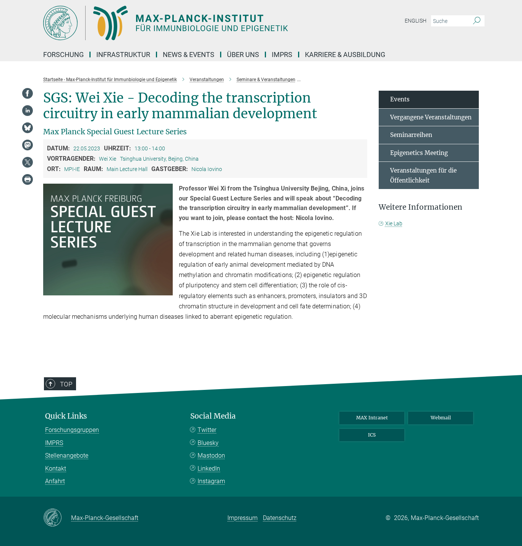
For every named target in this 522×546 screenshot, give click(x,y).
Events (400, 99)
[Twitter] (27, 162)
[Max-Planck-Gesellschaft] (57, 518)
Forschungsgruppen (72, 430)
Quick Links (66, 416)
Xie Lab (393, 223)
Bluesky (208, 443)
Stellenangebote (66, 455)
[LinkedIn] (27, 110)
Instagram (211, 481)
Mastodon (211, 455)
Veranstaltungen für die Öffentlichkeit (423, 175)
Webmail (441, 418)
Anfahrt (55, 481)
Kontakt (55, 468)
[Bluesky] (27, 128)
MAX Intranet (372, 418)
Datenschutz (280, 518)
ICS (372, 435)
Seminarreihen (411, 135)
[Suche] (477, 21)
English (415, 21)
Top (66, 384)
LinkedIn (209, 468)
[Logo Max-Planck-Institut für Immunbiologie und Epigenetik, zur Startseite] (186, 23)
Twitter (207, 430)
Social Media (213, 416)
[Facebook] (27, 93)
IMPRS (282, 54)
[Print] (27, 179)
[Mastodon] (27, 145)
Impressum (242, 518)
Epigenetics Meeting (419, 152)
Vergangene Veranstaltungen (431, 117)
